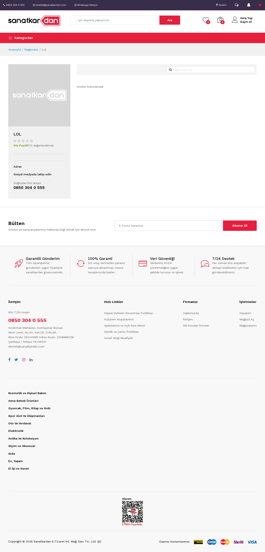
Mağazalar (31, 49)
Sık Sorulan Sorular (196, 325)
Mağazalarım (248, 325)
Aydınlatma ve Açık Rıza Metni (124, 325)
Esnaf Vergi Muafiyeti (118, 338)
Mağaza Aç (246, 319)
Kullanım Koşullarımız (119, 319)
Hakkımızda (191, 313)
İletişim (188, 319)
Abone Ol (239, 226)
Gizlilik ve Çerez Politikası (121, 331)
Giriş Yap (246, 18)
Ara (169, 20)
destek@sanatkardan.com (26, 346)
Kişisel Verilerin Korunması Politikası (128, 313)
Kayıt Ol (246, 21)
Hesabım (245, 313)
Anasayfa (14, 49)
